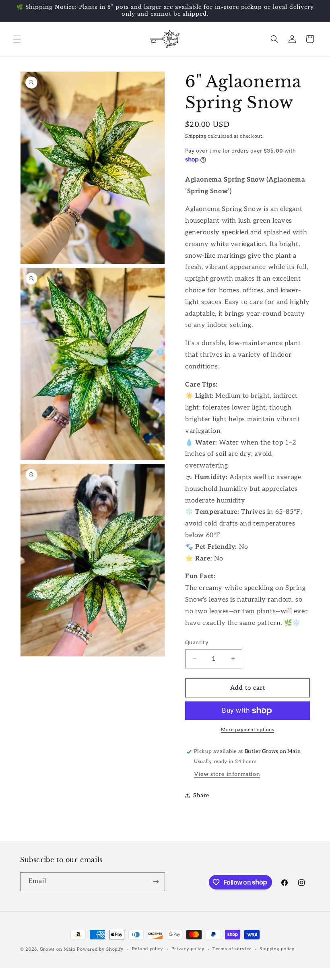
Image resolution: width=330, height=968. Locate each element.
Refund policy (147, 948)
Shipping (195, 136)
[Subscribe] (156, 881)
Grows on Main (58, 949)
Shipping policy (277, 948)
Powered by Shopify (100, 949)
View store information (227, 774)
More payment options (247, 730)
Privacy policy (188, 948)
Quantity (196, 642)
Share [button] (201, 795)
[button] (17, 39)
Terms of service (232, 948)
